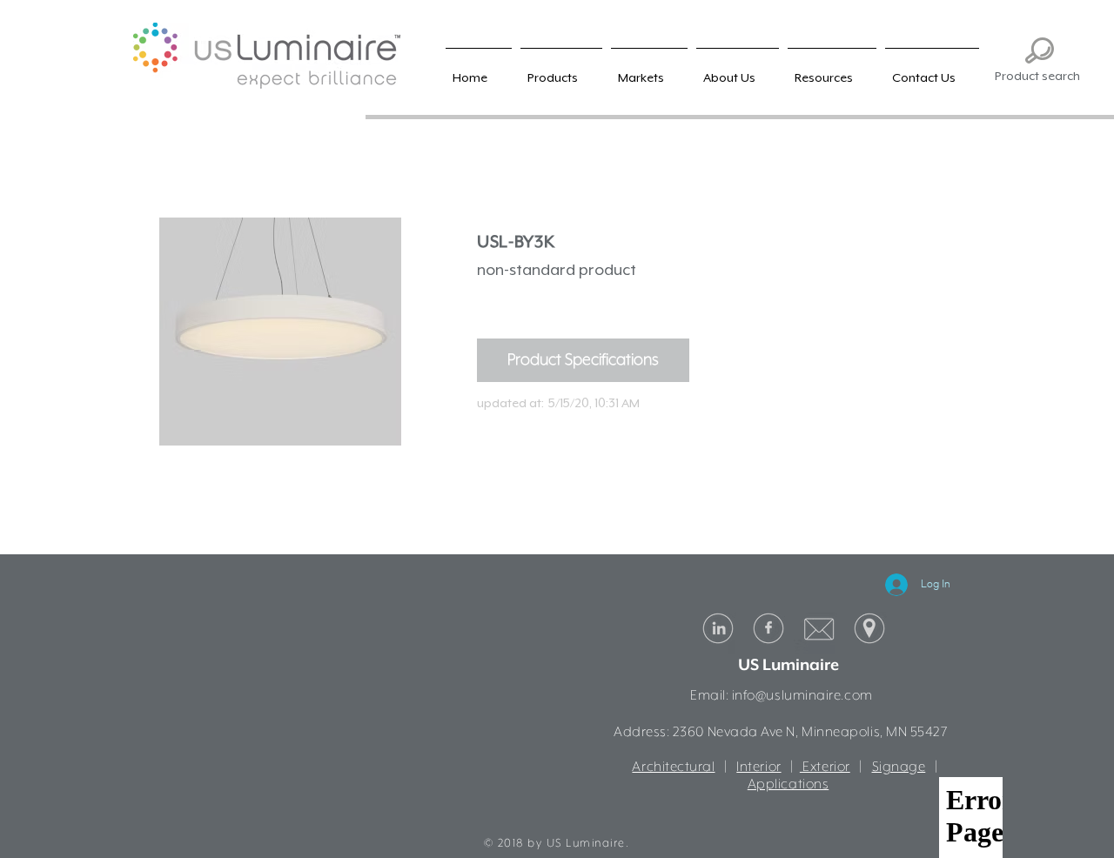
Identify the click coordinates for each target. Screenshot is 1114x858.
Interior (758, 767)
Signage (899, 767)
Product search (1037, 76)
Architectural (673, 767)
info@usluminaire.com (802, 696)
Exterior (825, 767)
